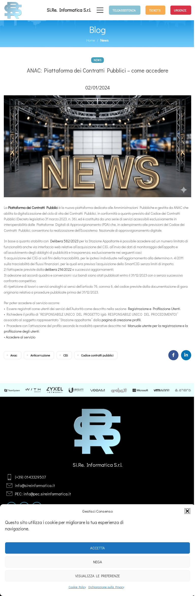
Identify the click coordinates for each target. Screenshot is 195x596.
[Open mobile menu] (100, 10)
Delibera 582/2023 (64, 241)
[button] (187, 511)
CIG (65, 355)
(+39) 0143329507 (30, 477)
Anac (13, 355)
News (104, 40)
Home (90, 40)
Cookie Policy (77, 587)
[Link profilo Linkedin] (186, 355)
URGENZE (180, 10)
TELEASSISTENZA (124, 10)
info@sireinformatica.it (35, 485)
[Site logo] (13, 9)
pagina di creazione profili (121, 319)
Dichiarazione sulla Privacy (106, 587)
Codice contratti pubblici (97, 355)
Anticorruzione (40, 355)
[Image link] (97, 430)
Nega (97, 561)
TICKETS (154, 10)
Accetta (97, 547)
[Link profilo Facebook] (173, 355)
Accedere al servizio (20, 337)
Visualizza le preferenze (97, 575)
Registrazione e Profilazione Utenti (154, 308)
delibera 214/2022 (58, 269)
